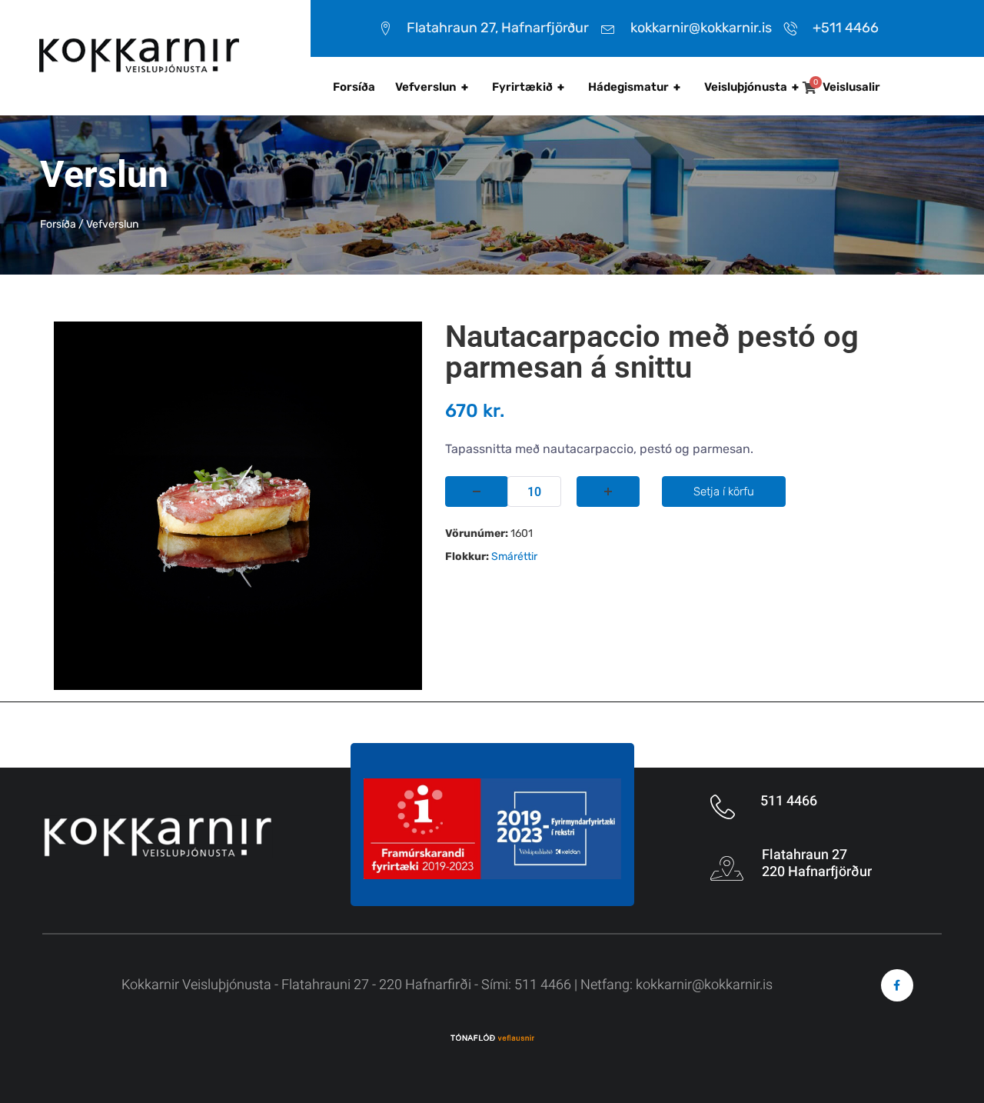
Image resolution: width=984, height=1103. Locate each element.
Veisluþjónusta (751, 87)
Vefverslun (431, 87)
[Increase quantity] (608, 491)
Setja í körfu (723, 491)
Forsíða (354, 87)
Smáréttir (514, 556)
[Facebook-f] (897, 985)
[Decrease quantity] (476, 491)
